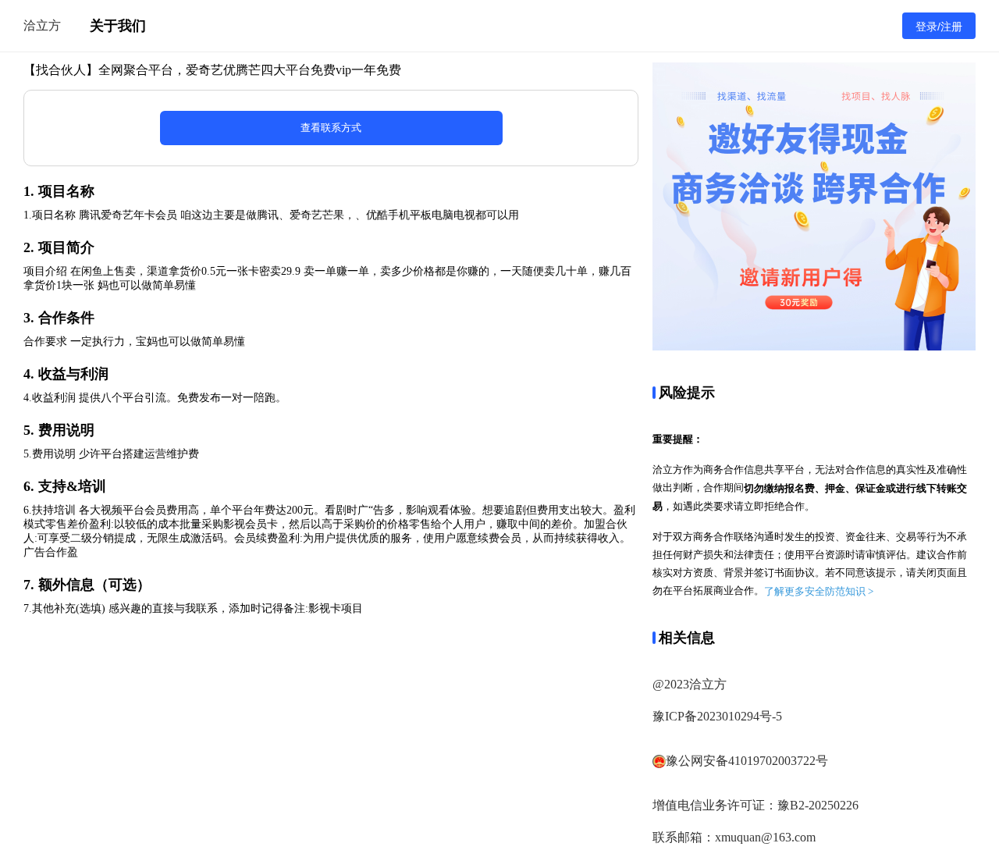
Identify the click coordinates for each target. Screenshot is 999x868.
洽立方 (42, 25)
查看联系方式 (330, 127)
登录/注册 (938, 26)
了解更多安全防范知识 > (818, 591)
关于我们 (118, 26)
